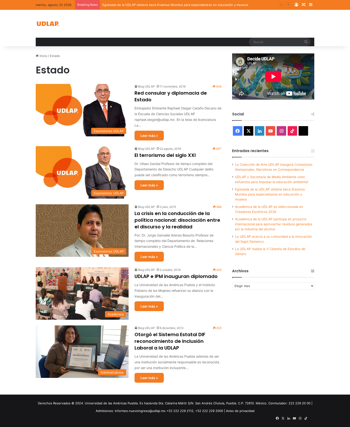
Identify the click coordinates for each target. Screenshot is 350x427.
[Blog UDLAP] (48, 23)
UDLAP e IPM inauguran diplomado (176, 276)
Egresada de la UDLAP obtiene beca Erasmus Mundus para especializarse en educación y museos (270, 194)
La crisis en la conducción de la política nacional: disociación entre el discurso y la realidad (177, 220)
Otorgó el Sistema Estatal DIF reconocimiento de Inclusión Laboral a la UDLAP (170, 341)
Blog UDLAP (146, 86)
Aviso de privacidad (240, 411)
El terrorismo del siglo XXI (165, 155)
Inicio (43, 56)
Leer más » (149, 136)
